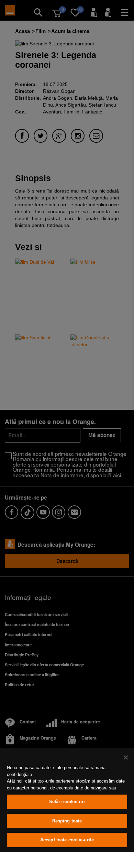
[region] (67, 800)
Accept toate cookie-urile (67, 839)
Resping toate (67, 820)
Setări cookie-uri (67, 801)
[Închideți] (125, 757)
